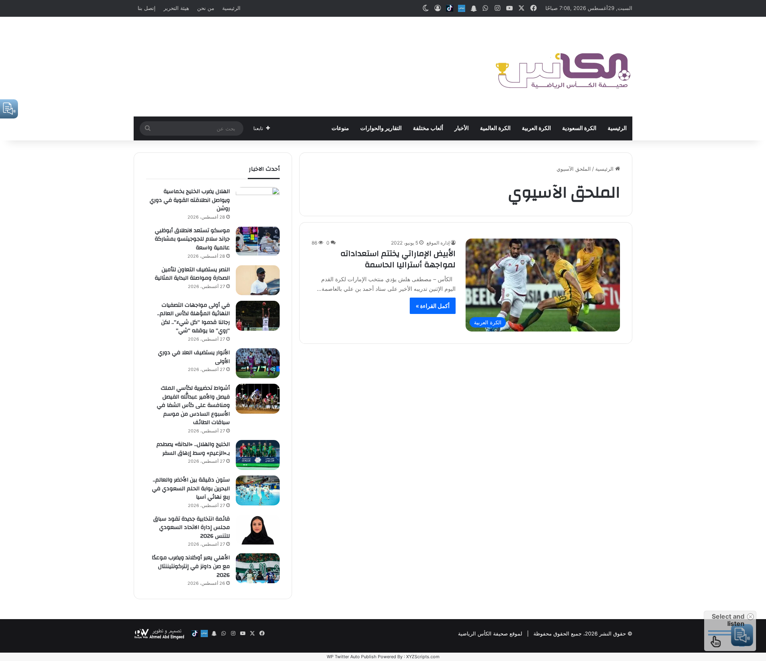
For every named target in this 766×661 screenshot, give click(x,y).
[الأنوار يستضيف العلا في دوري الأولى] (258, 363)
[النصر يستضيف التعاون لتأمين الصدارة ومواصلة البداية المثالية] (258, 280)
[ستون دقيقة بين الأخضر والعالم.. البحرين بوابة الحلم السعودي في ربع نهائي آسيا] (258, 490)
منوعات (340, 128)
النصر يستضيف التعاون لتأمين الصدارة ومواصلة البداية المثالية (192, 274)
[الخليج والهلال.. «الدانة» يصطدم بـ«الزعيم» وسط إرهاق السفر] (258, 455)
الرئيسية (231, 8)
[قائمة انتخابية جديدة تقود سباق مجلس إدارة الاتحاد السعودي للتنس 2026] (258, 530)
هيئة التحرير (176, 8)
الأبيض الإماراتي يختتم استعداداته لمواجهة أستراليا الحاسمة (398, 259)
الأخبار (461, 128)
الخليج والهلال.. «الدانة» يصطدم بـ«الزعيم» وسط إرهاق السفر (193, 448)
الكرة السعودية (579, 128)
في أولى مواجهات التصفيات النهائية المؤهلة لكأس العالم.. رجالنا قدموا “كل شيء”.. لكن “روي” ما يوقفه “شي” (193, 318)
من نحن (205, 8)
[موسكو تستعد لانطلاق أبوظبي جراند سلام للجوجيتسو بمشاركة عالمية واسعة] (258, 241)
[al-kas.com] (562, 67)
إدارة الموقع (438, 243)
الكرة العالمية (495, 128)
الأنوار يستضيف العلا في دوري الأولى (194, 357)
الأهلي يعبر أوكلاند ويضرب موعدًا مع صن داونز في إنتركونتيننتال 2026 (191, 566)
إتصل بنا (147, 8)
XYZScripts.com (423, 656)
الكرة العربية (536, 128)
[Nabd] (462, 8)
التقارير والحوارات (381, 128)
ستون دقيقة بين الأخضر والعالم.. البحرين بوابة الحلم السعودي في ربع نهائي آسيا (191, 488)
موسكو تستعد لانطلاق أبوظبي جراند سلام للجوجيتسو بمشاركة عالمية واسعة (192, 239)
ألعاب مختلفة (428, 128)
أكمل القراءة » (433, 305)
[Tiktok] (450, 8)
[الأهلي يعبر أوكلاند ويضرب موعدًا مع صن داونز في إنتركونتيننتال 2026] (258, 568)
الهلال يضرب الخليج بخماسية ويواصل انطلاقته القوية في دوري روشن (190, 200)
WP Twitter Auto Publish (352, 656)
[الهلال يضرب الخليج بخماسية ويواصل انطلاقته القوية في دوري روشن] (258, 202)
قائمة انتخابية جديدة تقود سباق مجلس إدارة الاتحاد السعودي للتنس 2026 (191, 527)
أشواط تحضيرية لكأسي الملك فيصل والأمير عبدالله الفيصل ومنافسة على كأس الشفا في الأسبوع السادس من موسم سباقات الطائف (193, 405)
